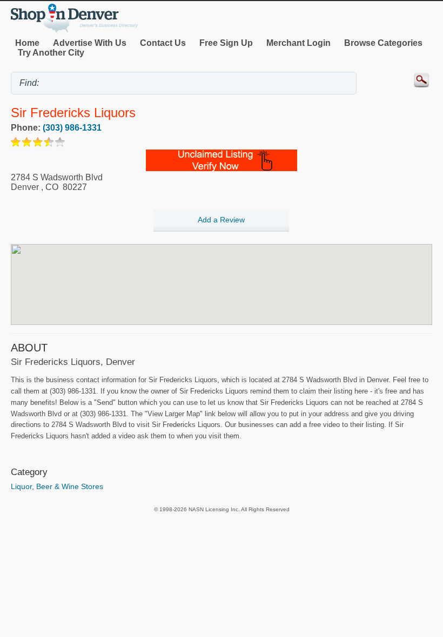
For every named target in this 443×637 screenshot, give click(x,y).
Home (27, 43)
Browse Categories (383, 43)
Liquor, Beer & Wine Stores (57, 486)
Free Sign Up (226, 43)
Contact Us (163, 43)
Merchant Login (298, 43)
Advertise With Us (89, 43)
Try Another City (51, 52)
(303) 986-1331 (72, 127)
